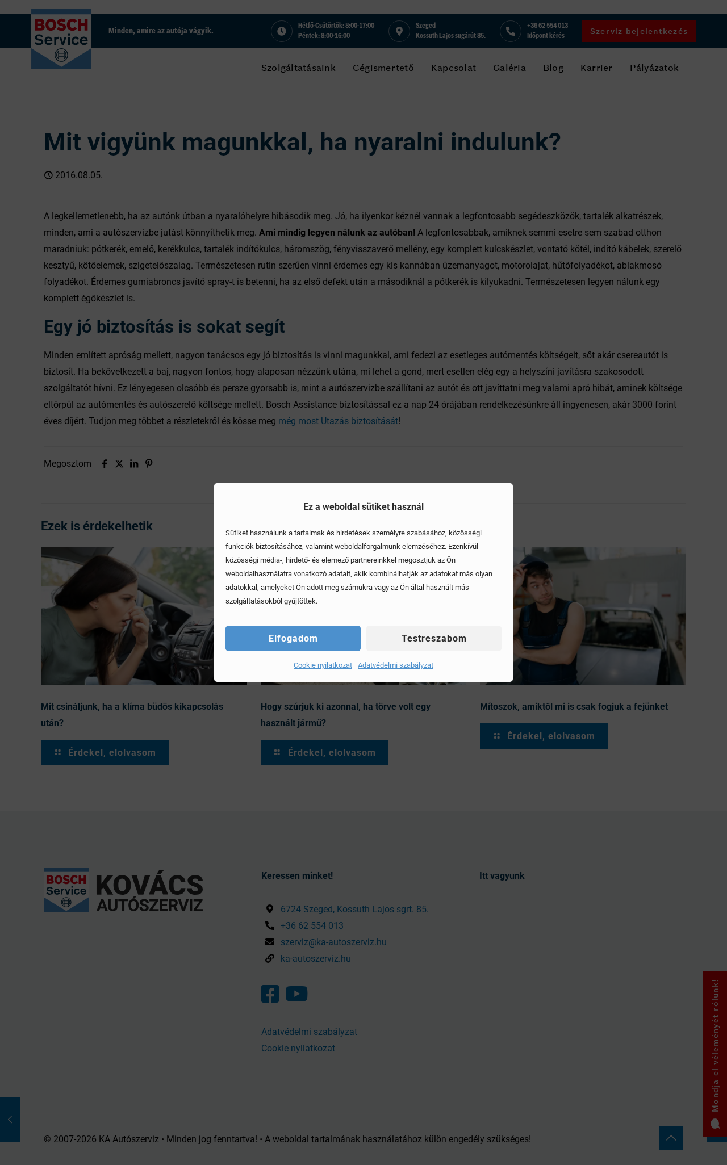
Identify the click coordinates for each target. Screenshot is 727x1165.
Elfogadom (293, 638)
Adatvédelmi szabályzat (395, 665)
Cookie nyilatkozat (323, 665)
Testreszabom (434, 638)
